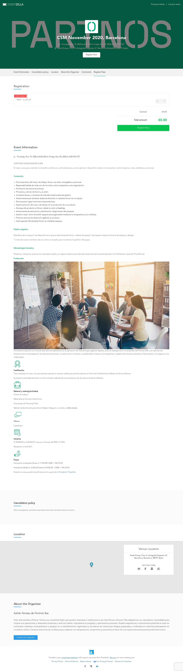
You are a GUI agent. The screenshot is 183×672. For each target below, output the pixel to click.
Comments (86, 72)
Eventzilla (13, 4)
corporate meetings (69, 658)
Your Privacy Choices (104, 662)
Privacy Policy (57, 662)
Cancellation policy (40, 72)
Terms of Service (71, 662)
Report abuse (85, 662)
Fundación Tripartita (67, 472)
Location (55, 72)
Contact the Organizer (25, 637)
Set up (112, 658)
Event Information (21, 72)
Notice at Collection (123, 662)
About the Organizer (70, 72)
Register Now (91, 55)
